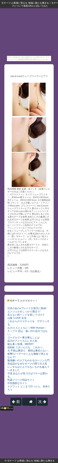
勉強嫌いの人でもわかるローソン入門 (28, 360)
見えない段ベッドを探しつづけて (26, 314)
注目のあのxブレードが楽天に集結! (26, 308)
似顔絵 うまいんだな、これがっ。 (26, 347)
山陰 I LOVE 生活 (16, 318)
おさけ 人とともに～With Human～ (26, 327)
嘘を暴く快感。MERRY (20, 344)
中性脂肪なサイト (17, 383)
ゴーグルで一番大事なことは (23, 337)
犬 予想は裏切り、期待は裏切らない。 (28, 350)
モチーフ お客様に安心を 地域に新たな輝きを (31, 460)
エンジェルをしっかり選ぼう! (23, 311)
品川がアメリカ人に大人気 (22, 340)
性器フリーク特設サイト (21, 380)
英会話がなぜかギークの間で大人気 (27, 363)
